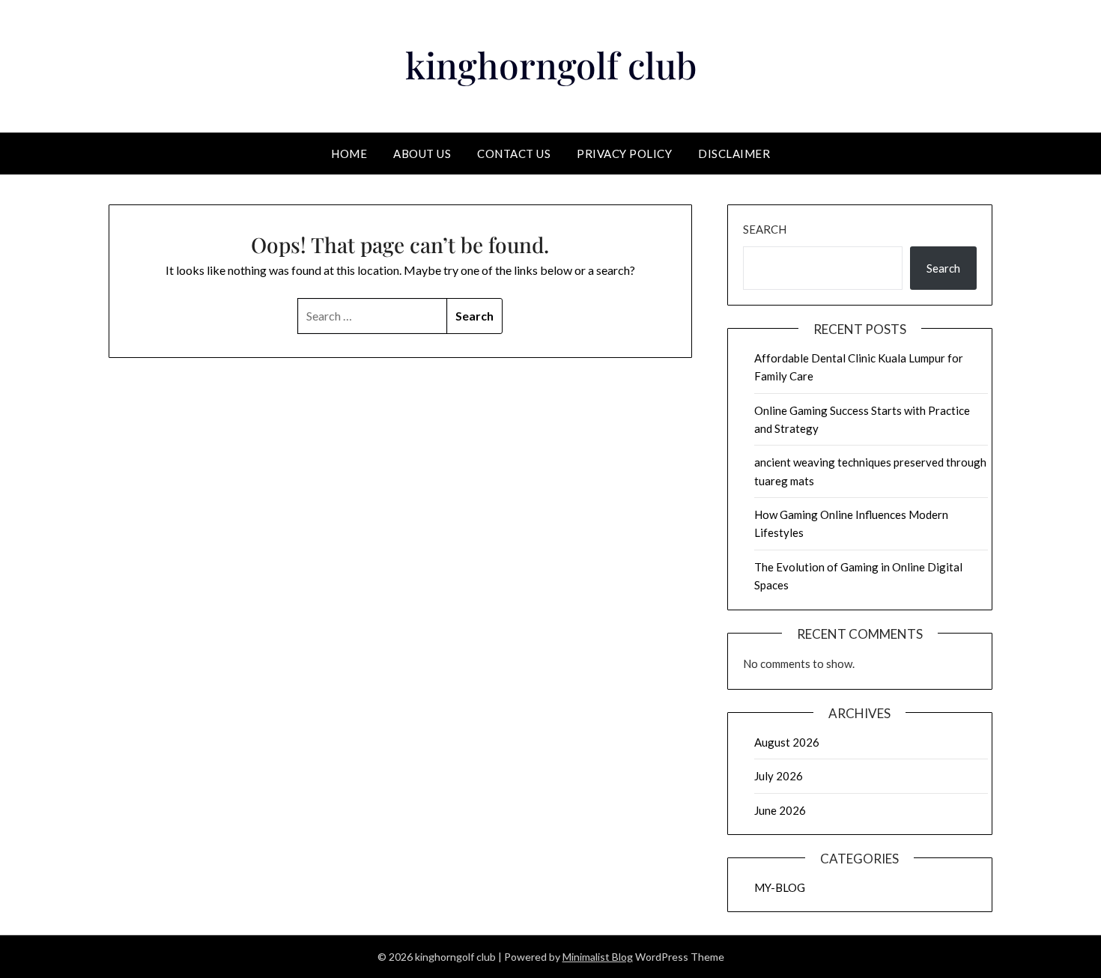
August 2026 (786, 742)
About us (422, 153)
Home (349, 153)
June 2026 (780, 810)
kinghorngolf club (551, 64)
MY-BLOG (779, 887)
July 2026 (778, 776)
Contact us (513, 153)
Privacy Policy (624, 153)
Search (764, 229)
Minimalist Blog (597, 956)
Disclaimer (734, 153)
